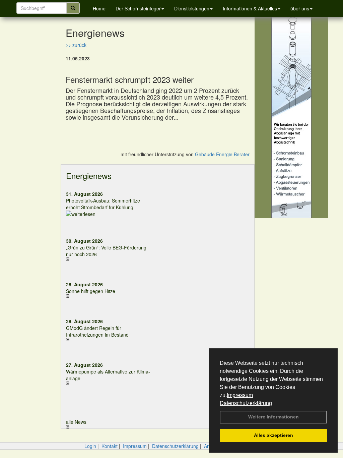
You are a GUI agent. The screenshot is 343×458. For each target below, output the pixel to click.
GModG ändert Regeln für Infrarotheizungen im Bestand (97, 331)
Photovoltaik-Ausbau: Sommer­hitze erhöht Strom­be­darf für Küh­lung (103, 204)
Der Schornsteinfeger (138, 8)
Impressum (240, 395)
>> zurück (76, 45)
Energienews (89, 175)
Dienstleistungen (191, 8)
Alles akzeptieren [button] (273, 435)
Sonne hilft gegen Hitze (90, 291)
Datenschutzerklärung (246, 403)
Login (90, 446)
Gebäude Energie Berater (222, 154)
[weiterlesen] (109, 214)
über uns (299, 8)
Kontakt (109, 446)
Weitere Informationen (273, 416)
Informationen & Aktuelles (250, 8)
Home (99, 8)
